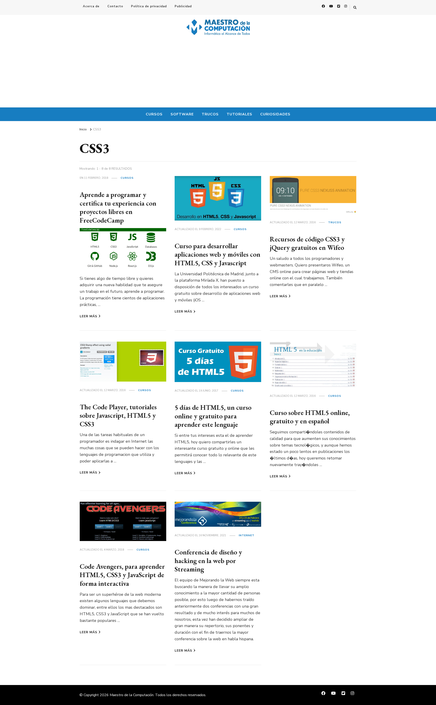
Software (182, 114)
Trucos (210, 114)
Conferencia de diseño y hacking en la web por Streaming (208, 560)
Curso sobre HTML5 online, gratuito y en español (310, 417)
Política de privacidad (149, 6)
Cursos (154, 114)
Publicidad (183, 6)
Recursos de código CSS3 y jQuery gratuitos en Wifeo (307, 243)
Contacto (115, 6)
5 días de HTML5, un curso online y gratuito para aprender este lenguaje (213, 416)
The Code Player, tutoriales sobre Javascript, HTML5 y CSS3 (118, 415)
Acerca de (91, 6)
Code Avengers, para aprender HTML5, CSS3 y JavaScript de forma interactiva (122, 575)
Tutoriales (239, 114)
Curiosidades (275, 114)
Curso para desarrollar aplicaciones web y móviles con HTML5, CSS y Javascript (217, 254)
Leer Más (88, 316)
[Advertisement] (218, 73)
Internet (246, 535)
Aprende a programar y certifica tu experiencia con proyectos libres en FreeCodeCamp (118, 207)
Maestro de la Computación (132, 695)
